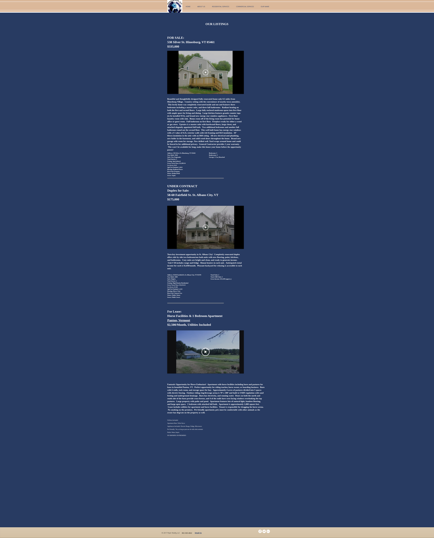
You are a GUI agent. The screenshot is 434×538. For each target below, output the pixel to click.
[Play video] (205, 72)
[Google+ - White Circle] (268, 531)
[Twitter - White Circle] (264, 531)
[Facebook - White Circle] (260, 531)
